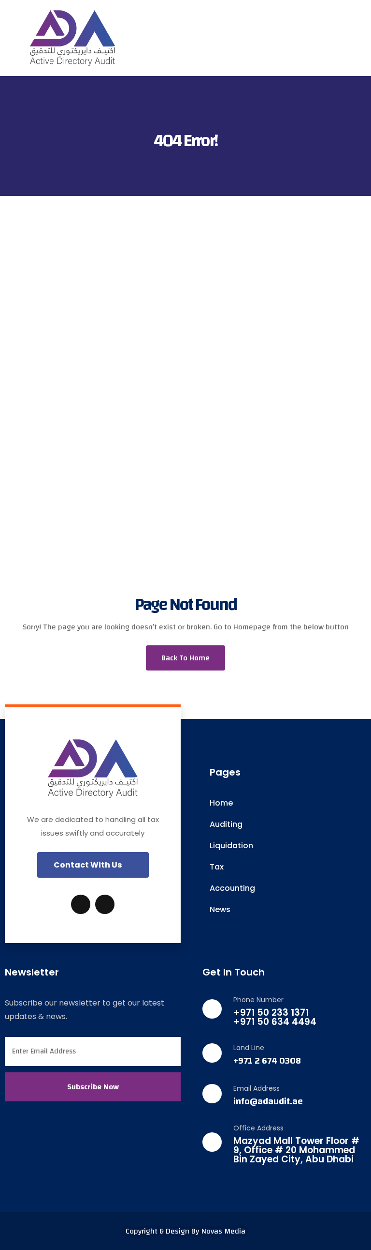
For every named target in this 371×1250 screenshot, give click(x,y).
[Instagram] (104, 904)
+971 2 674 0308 (267, 1060)
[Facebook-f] (80, 904)
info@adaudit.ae (268, 1101)
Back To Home (185, 658)
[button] (93, 865)
